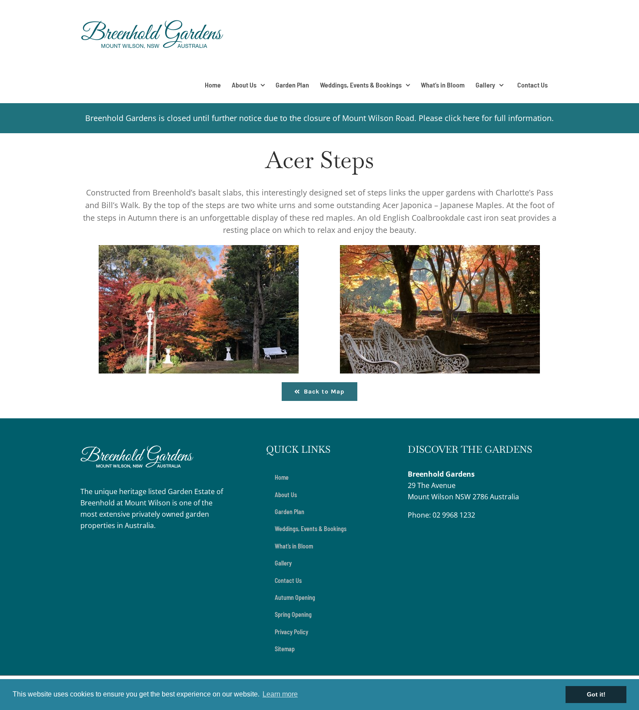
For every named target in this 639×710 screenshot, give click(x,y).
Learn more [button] (280, 694)
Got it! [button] (596, 694)
